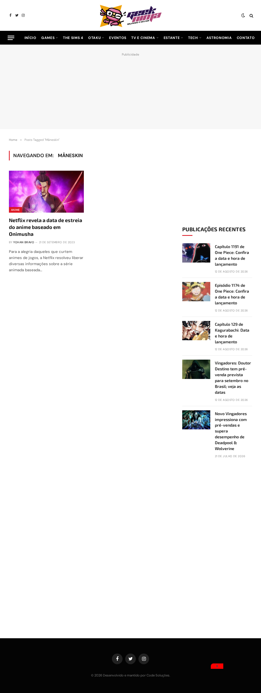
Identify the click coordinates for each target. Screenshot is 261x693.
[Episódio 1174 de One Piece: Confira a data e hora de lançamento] (196, 291)
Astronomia (219, 38)
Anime (15, 210)
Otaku (94, 38)
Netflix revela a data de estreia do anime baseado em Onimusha (45, 227)
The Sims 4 (73, 38)
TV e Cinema (143, 38)
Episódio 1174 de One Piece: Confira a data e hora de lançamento (232, 294)
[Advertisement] (130, 89)
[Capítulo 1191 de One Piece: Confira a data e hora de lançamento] (196, 253)
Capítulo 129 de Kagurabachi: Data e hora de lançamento (232, 333)
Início (30, 38)
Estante (172, 38)
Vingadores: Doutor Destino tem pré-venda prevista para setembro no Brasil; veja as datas (233, 377)
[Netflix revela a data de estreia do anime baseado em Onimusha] (46, 192)
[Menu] (11, 38)
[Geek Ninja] (130, 15)
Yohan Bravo (23, 242)
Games (48, 38)
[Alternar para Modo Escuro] (243, 15)
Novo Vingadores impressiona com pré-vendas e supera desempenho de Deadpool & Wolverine (231, 431)
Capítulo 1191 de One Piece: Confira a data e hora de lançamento (232, 255)
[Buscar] (251, 15)
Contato (246, 38)
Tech (193, 38)
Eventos (117, 38)
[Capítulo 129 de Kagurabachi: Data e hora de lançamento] (196, 330)
